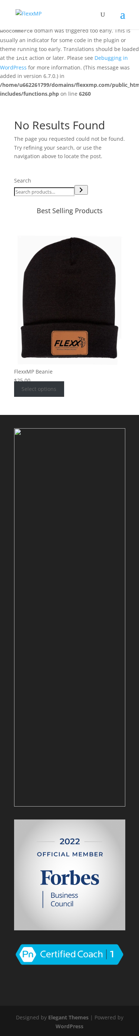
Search (22, 180)
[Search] (81, 190)
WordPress (69, 1026)
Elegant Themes (68, 1017)
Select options (38, 389)
